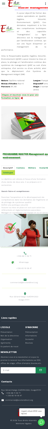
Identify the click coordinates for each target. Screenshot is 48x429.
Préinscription (31, 332)
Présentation (6, 332)
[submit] (41, 370)
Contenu (20, 168)
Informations (31, 336)
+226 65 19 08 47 (24, 268)
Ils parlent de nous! (9, 346)
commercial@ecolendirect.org (24, 282)
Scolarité (29, 339)
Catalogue (8, 173)
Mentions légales (23, 423)
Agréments (6, 343)
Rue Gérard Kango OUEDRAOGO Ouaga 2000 (24, 298)
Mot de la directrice (10, 336)
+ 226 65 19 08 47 (14, 395)
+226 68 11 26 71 (24, 256)
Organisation (6, 339)
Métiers (32, 168)
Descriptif (8, 168)
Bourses (29, 343)
